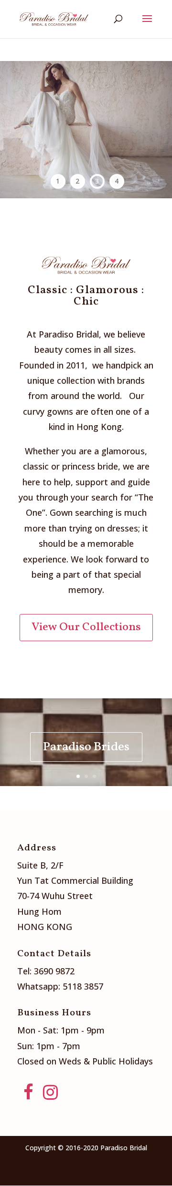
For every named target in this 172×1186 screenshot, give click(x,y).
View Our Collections (86, 627)
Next (159, 129)
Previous (12, 129)
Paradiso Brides (86, 747)
